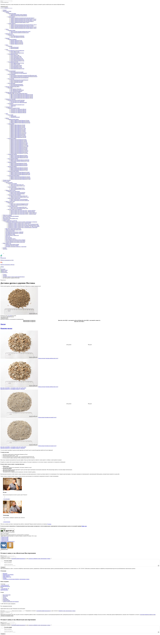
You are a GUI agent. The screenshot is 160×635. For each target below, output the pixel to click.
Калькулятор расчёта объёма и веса (10, 218)
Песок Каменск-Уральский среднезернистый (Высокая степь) (23, 75)
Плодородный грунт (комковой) (17, 101)
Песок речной (11, 78)
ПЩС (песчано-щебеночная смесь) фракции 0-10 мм (21, 94)
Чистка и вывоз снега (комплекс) (15, 209)
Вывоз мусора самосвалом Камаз (17, 193)
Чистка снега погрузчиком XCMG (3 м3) (19, 208)
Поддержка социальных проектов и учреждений (16, 246)
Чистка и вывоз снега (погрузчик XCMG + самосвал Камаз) (23, 213)
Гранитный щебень (12, 138)
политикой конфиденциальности (18, 558)
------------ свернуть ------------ (6, 7)
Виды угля (8, 236)
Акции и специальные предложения (11, 216)
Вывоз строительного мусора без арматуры (19, 200)
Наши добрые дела (7, 243)
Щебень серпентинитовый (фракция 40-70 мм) (20, 179)
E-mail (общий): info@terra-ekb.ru (7, 541)
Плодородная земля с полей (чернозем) (16, 100)
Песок (7, 69)
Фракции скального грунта (14, 108)
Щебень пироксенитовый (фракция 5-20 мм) (20, 172)
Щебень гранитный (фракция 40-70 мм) (18, 152)
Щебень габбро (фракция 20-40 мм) (18, 133)
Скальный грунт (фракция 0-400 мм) (18, 110)
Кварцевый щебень (12, 162)
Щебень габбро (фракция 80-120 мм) (18, 137)
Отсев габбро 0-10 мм (15, 64)
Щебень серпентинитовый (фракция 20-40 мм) (20, 177)
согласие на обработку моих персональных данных (39, 558)
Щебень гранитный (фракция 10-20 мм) (18, 144)
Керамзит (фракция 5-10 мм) (16, 41)
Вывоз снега (10, 202)
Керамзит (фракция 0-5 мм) (16, 40)
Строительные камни (10, 230)
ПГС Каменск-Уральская (15, 88)
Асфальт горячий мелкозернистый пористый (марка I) (22, 21)
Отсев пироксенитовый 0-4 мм (17, 52)
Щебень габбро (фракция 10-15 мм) (18, 129)
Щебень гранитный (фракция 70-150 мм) (19, 153)
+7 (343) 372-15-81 (4, 538)
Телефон (2, 557)
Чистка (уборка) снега (12, 206)
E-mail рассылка (6, 219)
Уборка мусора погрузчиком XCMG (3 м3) (19, 197)
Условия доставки (7, 180)
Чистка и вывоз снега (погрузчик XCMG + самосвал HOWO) (23, 212)
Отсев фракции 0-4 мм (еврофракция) (16, 50)
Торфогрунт (13, 105)
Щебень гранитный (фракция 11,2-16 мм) (19, 145)
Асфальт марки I (11, 16)
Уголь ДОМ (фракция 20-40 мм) (17, 35)
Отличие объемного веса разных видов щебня (15, 240)
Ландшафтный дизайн (10, 234)
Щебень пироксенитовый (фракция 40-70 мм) (20, 174)
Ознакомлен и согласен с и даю (25, 558)
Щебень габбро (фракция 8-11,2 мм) (18, 128)
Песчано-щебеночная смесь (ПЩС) (13, 92)
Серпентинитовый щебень (13, 175)
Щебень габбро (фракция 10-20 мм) (18, 130)
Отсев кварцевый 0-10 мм (16, 66)
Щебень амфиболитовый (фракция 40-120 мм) (20, 122)
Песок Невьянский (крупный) (16, 72)
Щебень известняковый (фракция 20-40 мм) (19, 159)
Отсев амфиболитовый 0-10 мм (17, 63)
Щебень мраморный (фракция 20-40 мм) (19, 168)
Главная (4, 10)
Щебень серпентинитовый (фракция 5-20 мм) (20, 176)
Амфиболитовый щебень (13, 119)
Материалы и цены (7, 11)
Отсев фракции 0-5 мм (13, 54)
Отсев (7, 49)
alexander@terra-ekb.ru (5, 586)
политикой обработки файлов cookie (148, 614)
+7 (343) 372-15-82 (4, 539)
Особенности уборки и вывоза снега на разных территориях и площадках (21, 221)
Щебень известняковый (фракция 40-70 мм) (19, 161)
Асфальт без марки (12, 13)
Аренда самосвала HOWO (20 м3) (17, 189)
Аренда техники (9, 182)
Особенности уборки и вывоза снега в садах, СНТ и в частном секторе (23, 224)
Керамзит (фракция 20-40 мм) (16, 43)
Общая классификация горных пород (13, 229)
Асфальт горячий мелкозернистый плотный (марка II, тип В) (23, 26)
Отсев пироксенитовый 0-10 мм (17, 68)
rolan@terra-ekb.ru (4, 589)
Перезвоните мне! (4, 318)
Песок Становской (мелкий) (16, 82)
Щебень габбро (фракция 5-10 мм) (17, 126)
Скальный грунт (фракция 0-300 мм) (18, 109)
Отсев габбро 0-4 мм (14, 51)
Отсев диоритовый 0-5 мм (16, 57)
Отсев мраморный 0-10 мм (16, 67)
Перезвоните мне (4, 6)
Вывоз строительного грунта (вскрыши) (19, 199)
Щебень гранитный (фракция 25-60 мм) (18, 149)
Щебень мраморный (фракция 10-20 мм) (19, 167)
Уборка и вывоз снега (10, 201)
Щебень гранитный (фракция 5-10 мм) (18, 140)
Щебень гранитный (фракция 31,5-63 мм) (19, 150)
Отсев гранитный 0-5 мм (15, 56)
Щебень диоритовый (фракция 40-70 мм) (19, 157)
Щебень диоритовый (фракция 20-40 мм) (19, 156)
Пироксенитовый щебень (13, 171)
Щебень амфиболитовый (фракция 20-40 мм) (20, 121)
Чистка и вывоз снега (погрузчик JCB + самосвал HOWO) (22, 210)
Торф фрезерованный (15, 117)
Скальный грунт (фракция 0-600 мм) (18, 112)
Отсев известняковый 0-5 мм (16, 58)
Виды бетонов (9, 237)
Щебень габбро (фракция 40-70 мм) (18, 135)
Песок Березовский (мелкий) (16, 84)
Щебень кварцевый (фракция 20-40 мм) (18, 165)
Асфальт (7, 12)
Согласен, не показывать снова (7, 615)
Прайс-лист (84, 526)
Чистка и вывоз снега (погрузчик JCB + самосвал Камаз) (22, 211)
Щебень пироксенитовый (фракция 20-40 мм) (20, 173)
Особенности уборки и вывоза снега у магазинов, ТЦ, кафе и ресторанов (23, 226)
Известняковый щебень (13, 158)
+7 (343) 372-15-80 (4, 537)
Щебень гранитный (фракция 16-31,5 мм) (19, 146)
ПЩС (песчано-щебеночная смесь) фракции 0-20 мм (21, 95)
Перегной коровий (14, 48)
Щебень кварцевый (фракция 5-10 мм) (18, 163)
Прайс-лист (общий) (7, 215)
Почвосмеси (10, 103)
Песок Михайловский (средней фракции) (19, 79)
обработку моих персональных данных (67, 610)
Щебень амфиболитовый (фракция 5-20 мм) (19, 120)
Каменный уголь (9, 33)
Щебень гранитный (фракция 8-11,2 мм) (19, 142)
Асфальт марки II (11, 23)
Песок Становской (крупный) (16, 81)
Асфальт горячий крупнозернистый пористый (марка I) (22, 17)
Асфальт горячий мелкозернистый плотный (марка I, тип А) (23, 19)
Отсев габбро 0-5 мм (14, 55)
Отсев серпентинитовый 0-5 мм (17, 60)
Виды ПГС (10, 87)
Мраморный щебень (12, 166)
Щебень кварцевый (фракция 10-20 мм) (18, 164)
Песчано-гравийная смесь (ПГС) (12, 86)
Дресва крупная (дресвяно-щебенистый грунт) (20, 31)
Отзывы (4, 247)
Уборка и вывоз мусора (10, 190)
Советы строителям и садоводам (10, 220)
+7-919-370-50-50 (4, 585)
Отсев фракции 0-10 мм (13, 61)
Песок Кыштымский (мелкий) (16, 85)
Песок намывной (11, 74)
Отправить (3, 567)
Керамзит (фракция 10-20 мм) (16, 42)
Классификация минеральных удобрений (14, 233)
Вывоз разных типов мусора (14, 198)
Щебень (7, 118)
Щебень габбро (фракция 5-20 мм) (17, 127)
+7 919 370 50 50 (6, 521)
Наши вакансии (6, 575)
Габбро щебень (11, 123)
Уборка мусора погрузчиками (14, 194)
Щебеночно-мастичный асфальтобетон (18, 15)
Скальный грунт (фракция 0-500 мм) (18, 111)
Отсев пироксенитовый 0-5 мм (17, 59)
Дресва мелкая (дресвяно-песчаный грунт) (19, 32)
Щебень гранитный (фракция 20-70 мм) (18, 148)
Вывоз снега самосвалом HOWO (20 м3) (19, 204)
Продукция (5, 595)
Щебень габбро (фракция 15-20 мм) (18, 131)
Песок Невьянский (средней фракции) (18, 73)
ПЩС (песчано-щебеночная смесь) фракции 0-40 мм (21, 96)
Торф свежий (13, 115)
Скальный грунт (9, 106)
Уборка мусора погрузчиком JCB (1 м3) (18, 195)
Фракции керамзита (12, 39)
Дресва (7, 29)
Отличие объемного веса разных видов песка (15, 242)
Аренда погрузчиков (12, 183)
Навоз (7, 44)
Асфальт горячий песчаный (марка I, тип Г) (19, 22)
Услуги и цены (6, 181)
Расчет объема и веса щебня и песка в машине (15, 239)
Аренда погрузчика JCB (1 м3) (17, 184)
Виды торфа (10, 114)
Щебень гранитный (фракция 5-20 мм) (18, 141)
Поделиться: (3, 280)
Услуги (4, 597)
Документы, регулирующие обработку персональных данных (16, 579)
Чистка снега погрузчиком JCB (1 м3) (18, 207)
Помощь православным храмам (12, 244)
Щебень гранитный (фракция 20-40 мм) (18, 147)
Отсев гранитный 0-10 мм (16, 65)
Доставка (49, 524)
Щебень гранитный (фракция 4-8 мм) (18, 139)
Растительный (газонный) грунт (17, 104)
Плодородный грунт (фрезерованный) (18, 102)
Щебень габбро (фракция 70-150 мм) (18, 136)
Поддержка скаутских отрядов (12, 245)
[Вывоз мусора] (4, 270)
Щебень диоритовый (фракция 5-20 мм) (19, 155)
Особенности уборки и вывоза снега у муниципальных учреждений (22, 227)
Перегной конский (14, 47)
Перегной (10, 46)
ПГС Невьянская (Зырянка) (16, 91)
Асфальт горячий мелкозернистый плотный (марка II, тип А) (23, 24)
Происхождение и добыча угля (12, 235)
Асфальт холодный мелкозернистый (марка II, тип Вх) (22, 25)
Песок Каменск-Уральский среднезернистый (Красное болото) (23, 76)
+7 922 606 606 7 (6, 499)
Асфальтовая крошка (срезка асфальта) (18, 14)
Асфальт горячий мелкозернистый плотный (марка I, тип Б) (23, 20)
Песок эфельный (11, 83)
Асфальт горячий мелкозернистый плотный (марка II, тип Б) (23, 28)
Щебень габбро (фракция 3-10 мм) (17, 124)
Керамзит (8, 38)
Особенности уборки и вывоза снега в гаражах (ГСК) (19, 222)
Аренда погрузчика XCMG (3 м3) (17, 185)
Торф (7, 113)
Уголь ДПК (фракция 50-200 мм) (17, 37)
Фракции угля (11, 34)
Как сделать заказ (6, 217)
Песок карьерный (12, 70)
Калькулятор (5, 599)
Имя (1, 555)
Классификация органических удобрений (14, 231)
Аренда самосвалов (12, 186)
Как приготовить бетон (11, 238)
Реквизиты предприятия (8, 574)
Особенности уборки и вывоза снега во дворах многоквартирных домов (23, 225)
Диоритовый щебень (12, 154)
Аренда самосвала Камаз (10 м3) (17, 188)
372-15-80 (10, 315)
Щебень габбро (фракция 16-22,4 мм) (18, 132)
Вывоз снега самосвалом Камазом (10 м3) (19, 203)
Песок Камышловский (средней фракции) (19, 77)
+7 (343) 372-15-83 (4, 540)
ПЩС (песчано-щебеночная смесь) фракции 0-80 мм (21, 97)
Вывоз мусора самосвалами (14, 191)
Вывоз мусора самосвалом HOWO (17, 192)
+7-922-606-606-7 (4, 588)
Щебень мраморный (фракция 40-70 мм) (19, 170)
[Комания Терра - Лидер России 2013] (4, 272)
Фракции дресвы (11, 30)
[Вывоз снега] (3, 271)
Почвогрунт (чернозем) (11, 99)
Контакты (5, 248)
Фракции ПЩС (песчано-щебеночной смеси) (17, 93)
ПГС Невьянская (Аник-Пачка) (17, 90)
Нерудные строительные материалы (13, 228)
